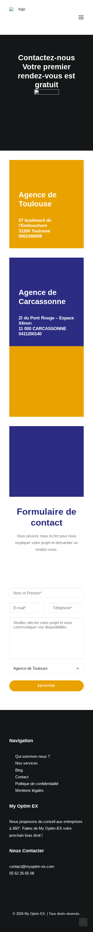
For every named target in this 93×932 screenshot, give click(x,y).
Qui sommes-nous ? (32, 756)
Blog (19, 770)
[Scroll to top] (83, 922)
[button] (81, 17)
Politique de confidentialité (36, 783)
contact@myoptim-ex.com (31, 866)
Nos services (26, 763)
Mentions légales (29, 790)
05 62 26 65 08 (21, 873)
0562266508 (30, 236)
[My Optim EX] (19, 17)
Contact (21, 777)
